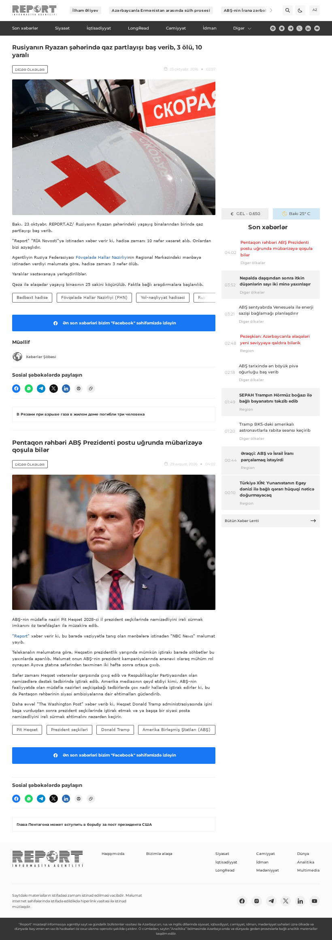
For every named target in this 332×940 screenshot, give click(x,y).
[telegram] (291, 28)
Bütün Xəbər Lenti (242, 520)
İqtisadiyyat (226, 862)
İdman (262, 862)
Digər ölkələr (30, 70)
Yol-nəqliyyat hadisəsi (163, 297)
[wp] (29, 388)
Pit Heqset (27, 729)
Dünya (303, 853)
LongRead (224, 870)
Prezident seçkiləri (69, 729)
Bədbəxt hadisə (32, 297)
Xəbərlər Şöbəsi (41, 356)
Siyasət (222, 853)
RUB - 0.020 (248, 213)
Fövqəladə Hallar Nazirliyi (102, 257)
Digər (239, 28)
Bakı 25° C (299, 213)
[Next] (267, 10)
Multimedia (308, 870)
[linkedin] (308, 28)
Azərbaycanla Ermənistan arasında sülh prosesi (161, 10)
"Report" (21, 635)
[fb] (273, 28)
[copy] (91, 388)
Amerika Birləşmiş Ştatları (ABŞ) (177, 729)
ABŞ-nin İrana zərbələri (248, 10)
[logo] (34, 10)
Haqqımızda (113, 853)
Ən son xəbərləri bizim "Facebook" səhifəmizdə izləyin (119, 323)
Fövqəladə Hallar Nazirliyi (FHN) (94, 297)
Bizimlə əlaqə (159, 853)
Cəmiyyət (265, 853)
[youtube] (317, 28)
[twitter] (299, 28)
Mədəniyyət (267, 870)
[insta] (282, 28)
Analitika (305, 862)
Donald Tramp (115, 729)
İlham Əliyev (85, 10)
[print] (78, 388)
